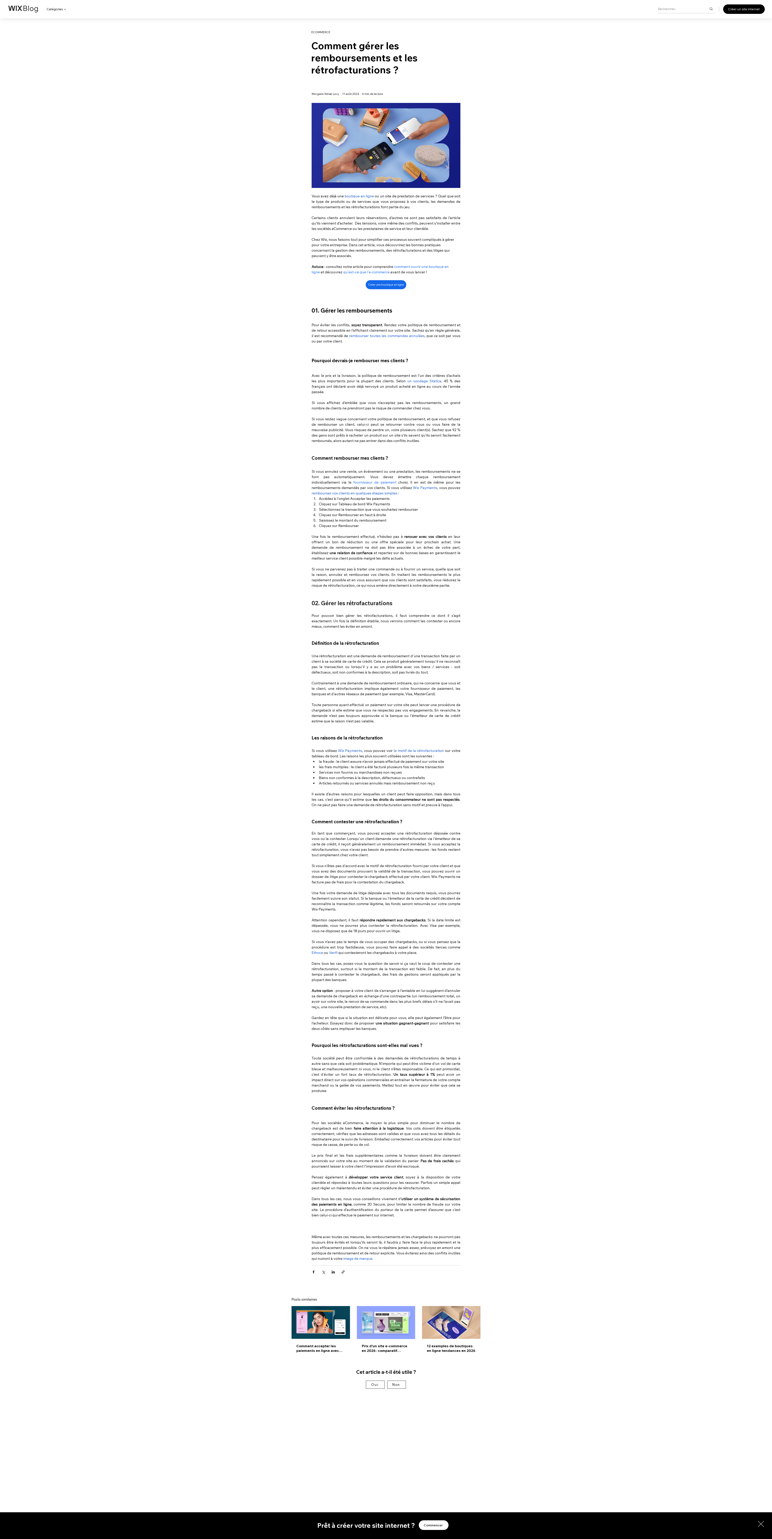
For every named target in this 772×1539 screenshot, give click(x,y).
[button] (761, 1524)
